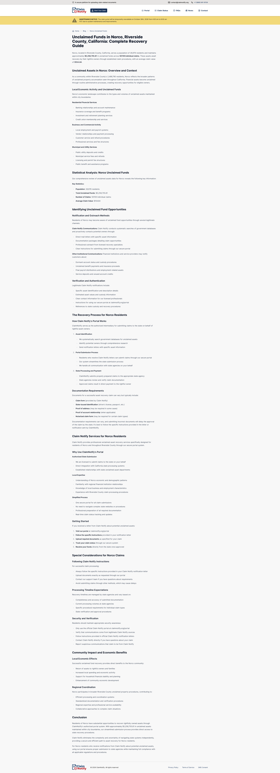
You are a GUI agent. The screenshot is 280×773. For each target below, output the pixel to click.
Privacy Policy (173, 767)
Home (77, 31)
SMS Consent (203, 767)
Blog (84, 31)
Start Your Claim (100, 10)
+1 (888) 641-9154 (201, 2)
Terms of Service (188, 767)
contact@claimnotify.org (180, 2)
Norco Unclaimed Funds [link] (98, 31)
